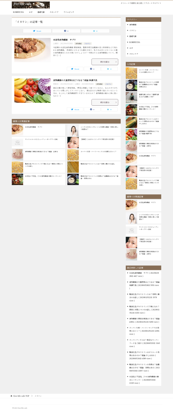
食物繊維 (78, 43)
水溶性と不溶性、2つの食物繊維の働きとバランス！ (43, 176)
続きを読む (104, 61)
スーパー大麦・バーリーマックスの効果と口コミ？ (99, 151)
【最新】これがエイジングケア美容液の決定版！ (98, 139)
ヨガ (30, 12)
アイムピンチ (69, 12)
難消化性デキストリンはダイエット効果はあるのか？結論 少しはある (149, 121)
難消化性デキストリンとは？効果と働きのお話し (98, 164)
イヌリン (87, 43)
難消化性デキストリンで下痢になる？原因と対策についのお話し (44, 165)
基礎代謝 (41, 12)
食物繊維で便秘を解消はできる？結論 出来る (41, 151)
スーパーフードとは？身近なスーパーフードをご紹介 (144, 343)
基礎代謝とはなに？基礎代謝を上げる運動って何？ (149, 95)
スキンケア (54, 12)
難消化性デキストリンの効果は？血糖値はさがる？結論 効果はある (99, 177)
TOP (21, 396)
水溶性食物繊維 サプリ (64, 39)
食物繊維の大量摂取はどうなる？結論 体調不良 (75, 80)
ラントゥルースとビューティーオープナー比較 (41, 139)
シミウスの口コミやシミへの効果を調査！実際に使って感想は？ (99, 128)
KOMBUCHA (18, 12)
